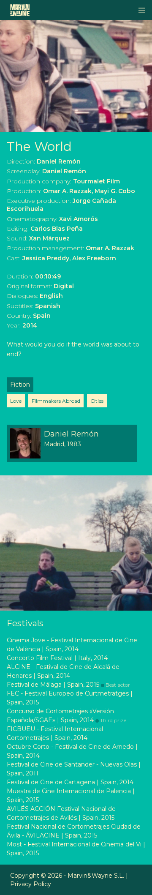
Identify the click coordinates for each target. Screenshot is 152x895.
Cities (96, 401)
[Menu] (141, 10)
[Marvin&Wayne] (20, 10)
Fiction (20, 384)
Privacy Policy (30, 884)
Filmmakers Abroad (56, 401)
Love (16, 401)
